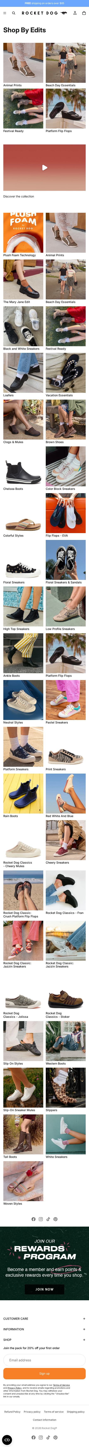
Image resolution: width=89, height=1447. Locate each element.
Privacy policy (32, 1411)
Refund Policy (12, 1411)
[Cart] (84, 13)
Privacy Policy (15, 1388)
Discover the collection (18, 196)
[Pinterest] (55, 1219)
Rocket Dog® (49, 1428)
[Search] (13, 13)
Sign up (44, 1373)
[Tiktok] (48, 1219)
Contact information (44, 1419)
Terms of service (54, 1411)
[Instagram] (40, 1219)
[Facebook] (33, 1219)
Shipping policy (76, 1411)
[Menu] (5, 13)
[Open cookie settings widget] (7, 1440)
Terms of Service (61, 1385)
